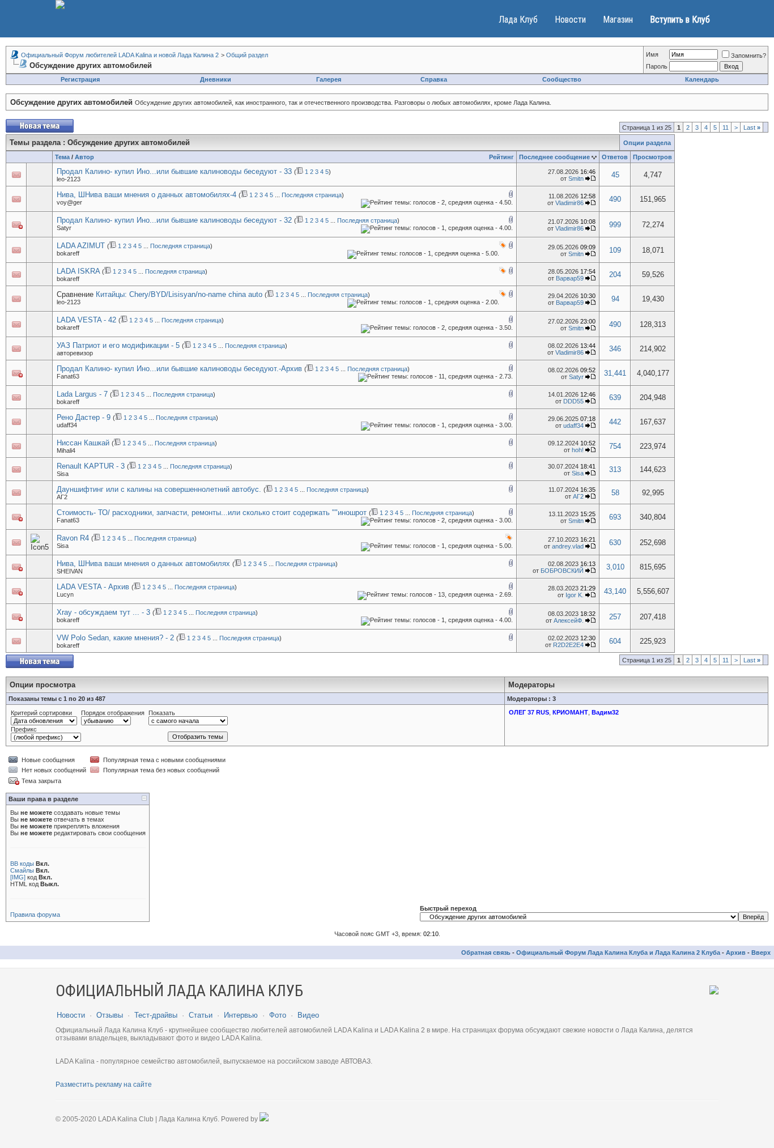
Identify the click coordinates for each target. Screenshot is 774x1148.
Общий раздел (247, 55)
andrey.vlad (568, 546)
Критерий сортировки (41, 712)
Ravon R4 (73, 538)
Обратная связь (486, 952)
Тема (62, 157)
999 (615, 224)
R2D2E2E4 (568, 644)
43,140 (615, 591)
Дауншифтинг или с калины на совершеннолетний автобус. (159, 489)
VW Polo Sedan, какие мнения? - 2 (115, 637)
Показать (161, 712)
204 (615, 274)
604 (615, 641)
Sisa (63, 473)
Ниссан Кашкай (83, 443)
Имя (652, 54)
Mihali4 (66, 450)
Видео (308, 1015)
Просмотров (652, 157)
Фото (277, 1015)
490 (615, 199)
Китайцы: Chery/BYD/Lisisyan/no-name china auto (179, 294)
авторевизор (75, 353)
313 (615, 469)
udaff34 (67, 425)
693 (615, 517)
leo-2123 (68, 179)
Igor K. (574, 595)
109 (615, 250)
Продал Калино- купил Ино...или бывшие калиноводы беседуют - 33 (174, 171)
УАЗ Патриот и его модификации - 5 (118, 345)
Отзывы (109, 1015)
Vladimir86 (569, 202)
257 (615, 617)
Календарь (702, 79)
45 (615, 175)
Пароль (656, 66)
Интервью (241, 1015)
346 (615, 349)
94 (615, 299)
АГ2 (62, 497)
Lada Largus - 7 (82, 394)
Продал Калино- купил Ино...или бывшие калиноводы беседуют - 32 (174, 220)
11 (725, 127)
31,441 (615, 373)
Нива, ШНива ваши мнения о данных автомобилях (143, 563)
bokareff (68, 253)
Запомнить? (748, 55)
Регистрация (80, 79)
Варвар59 (570, 278)
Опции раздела (647, 142)
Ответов (615, 157)
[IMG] (17, 877)
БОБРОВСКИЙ (562, 570)
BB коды (22, 863)
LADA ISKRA (78, 271)
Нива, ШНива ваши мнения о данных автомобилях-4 (146, 194)
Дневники (215, 79)
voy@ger (69, 202)
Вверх (761, 952)
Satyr (64, 227)
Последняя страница (312, 195)
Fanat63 (68, 376)
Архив (736, 952)
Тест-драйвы (155, 1015)
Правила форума (35, 914)
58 (615, 492)
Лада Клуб (518, 19)
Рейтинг (501, 157)
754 (615, 446)
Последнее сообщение (554, 157)
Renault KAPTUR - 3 (91, 466)
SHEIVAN (70, 571)
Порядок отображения (112, 712)
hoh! (578, 450)
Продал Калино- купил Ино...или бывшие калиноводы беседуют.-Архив (179, 368)
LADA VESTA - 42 (86, 320)
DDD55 (573, 401)
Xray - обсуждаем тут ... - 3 (103, 612)
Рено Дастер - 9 (83, 417)
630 (615, 542)
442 (615, 422)
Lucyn (65, 594)
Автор (84, 157)
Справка (433, 79)
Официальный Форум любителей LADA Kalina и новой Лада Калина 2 (120, 55)
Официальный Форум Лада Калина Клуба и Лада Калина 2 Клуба (618, 952)
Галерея (328, 79)
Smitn (576, 178)
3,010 (615, 567)
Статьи (200, 1015)
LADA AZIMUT (81, 245)
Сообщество (561, 79)
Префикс (24, 729)
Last (751, 127)
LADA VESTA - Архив (93, 586)
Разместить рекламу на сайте (104, 1085)
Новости (570, 19)
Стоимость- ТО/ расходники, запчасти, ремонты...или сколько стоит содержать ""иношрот (212, 512)
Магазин (618, 19)
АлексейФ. (569, 620)
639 (615, 397)
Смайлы (22, 870)
